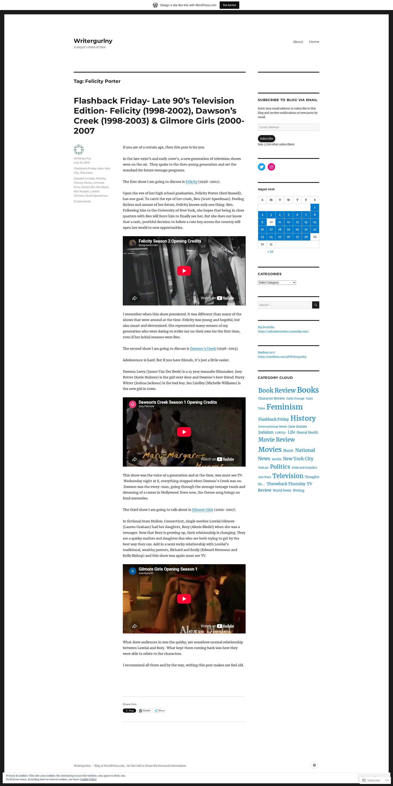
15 (314, 222)
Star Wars (264, 477)
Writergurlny (93, 40)
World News (282, 490)
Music (288, 450)
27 (297, 237)
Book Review (277, 390)
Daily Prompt (295, 398)
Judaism (266, 432)
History (303, 418)
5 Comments (82, 201)
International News (272, 426)
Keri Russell (81, 191)
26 (288, 237)
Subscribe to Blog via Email (287, 100)
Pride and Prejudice (304, 467)
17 (271, 229)
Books (308, 390)
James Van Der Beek (94, 187)
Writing (298, 490)
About (298, 42)
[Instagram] (271, 167)
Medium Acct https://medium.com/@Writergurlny (282, 355)
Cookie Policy (88, 779)
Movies (270, 449)
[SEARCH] (315, 305)
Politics (280, 466)
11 (280, 222)
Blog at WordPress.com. (109, 766)
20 (297, 229)
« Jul (270, 251)
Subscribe (266, 138)
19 (288, 229)
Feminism (285, 406)
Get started (229, 5)
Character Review (271, 398)
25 (279, 237)
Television (86, 172)
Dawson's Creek (84, 178)
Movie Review (276, 439)
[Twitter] (261, 167)
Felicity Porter (83, 182)
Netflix (276, 459)
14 (306, 222)
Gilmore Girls (202, 510)
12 (288, 222)
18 (279, 229)
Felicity (192, 182)
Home (314, 42)
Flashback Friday (85, 168)
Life (291, 432)
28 (306, 237)
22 (314, 229)
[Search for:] (285, 305)
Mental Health (307, 432)
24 (271, 237)
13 (297, 222)
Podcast (263, 467)
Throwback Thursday (286, 484)
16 (262, 229)
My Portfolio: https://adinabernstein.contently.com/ (283, 330)
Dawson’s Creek (203, 348)
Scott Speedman (97, 195)
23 (262, 237)
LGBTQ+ (280, 432)
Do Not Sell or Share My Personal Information (156, 766)
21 (306, 229)
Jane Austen (297, 426)
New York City (298, 458)
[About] (314, 765)
